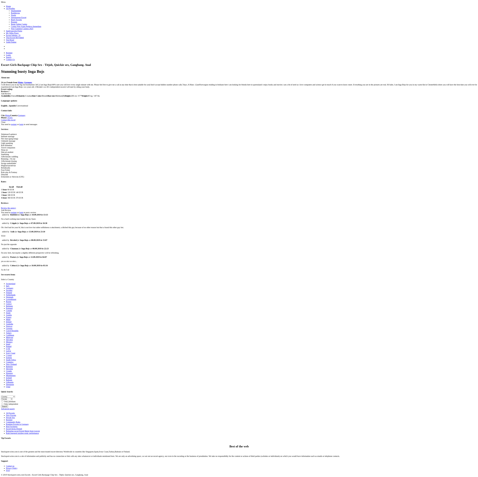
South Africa (11, 360)
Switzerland (10, 284)
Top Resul (10, 40)
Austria (9, 315)
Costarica (9, 362)
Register (9, 53)
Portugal (9, 308)
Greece (9, 304)
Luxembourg (11, 299)
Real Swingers (11, 426)
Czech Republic (12, 331)
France (8, 317)
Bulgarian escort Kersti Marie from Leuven (23, 431)
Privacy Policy (11, 468)
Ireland (8, 322)
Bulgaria (9, 366)
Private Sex (10, 418)
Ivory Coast (10, 353)
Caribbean (10, 335)
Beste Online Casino (19, 24)
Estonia (9, 358)
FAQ (8, 470)
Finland (9, 293)
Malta (8, 319)
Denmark (9, 297)
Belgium (9, 306)
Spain (8, 313)
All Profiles (10, 8)
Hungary (9, 373)
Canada (9, 310)
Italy (7, 286)
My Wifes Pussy (12, 33)
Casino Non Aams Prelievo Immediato (26, 26)
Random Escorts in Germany (17, 424)
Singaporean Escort (18, 17)
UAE (8, 349)
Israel (8, 344)
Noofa (13, 15)
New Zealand (11, 364)
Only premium (9, 401)
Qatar (8, 387)
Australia (9, 324)
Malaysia (9, 337)
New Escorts (11, 415)
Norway (9, 326)
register (14, 124)
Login (8, 55)
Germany (28, 82)
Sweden (9, 290)
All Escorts (10, 413)
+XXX (10, 118)
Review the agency (8, 208)
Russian (14, 22)
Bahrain (9, 380)
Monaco (9, 342)
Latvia (8, 351)
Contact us (10, 466)
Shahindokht (16, 11)
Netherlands (10, 295)
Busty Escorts (16, 20)
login (21, 124)
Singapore (10, 384)
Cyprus (9, 355)
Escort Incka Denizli (14, 429)
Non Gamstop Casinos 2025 (22, 29)
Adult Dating (11, 42)
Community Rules (13, 422)
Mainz (20, 82)
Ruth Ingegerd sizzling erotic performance (22, 433)
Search (8, 57)
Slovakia (9, 340)
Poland (8, 346)
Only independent (10, 404)
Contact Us (10, 59)
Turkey (9, 333)
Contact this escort (8, 120)
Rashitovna (15, 13)
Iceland (9, 378)
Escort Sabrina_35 (13, 35)
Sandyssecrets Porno (14, 31)
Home (8, 6)
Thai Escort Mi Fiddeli (15, 38)
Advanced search (8, 409)
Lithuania (9, 382)
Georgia (9, 328)
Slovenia (9, 369)
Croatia (9, 371)
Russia (8, 302)
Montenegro (11, 375)
